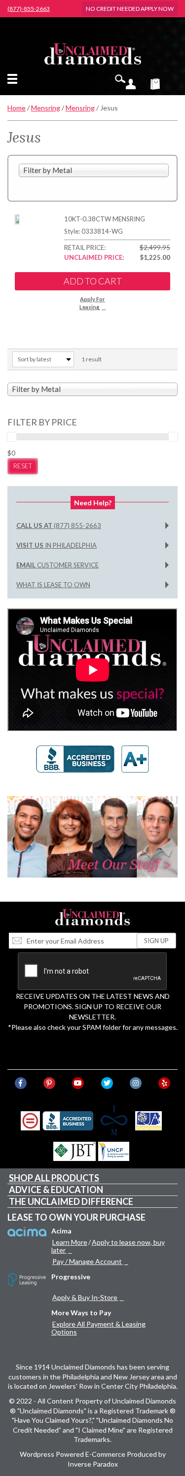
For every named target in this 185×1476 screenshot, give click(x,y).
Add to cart (93, 281)
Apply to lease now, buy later (108, 1246)
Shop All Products (54, 1177)
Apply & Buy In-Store (84, 1297)
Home (16, 108)
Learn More (69, 1242)
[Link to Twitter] (107, 1083)
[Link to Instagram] (136, 1083)
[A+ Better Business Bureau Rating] (92, 763)
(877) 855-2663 (58, 525)
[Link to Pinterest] (49, 1083)
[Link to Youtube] (78, 1083)
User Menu (131, 84)
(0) (162, 84)
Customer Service (57, 565)
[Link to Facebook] (21, 1083)
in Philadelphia (56, 545)
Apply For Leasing (92, 303)
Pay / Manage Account (87, 1261)
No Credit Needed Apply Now (130, 8)
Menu (14, 79)
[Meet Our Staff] (92, 837)
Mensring (45, 108)
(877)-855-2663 (28, 9)
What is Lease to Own (53, 585)
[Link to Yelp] (164, 1083)
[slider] (12, 437)
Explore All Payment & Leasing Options (98, 1328)
